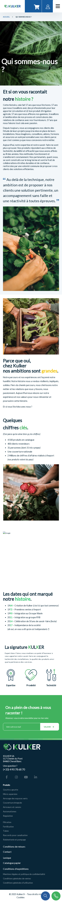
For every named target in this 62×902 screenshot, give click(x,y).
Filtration (7, 822)
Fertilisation (8, 826)
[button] (45, 895)
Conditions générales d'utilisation (18, 883)
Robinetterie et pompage (14, 839)
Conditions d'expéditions (16, 868)
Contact (7, 851)
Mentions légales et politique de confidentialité (24, 874)
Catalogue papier (12, 862)
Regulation (8, 816)
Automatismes (9, 811)
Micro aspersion (10, 794)
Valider (47, 727)
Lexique (7, 857)
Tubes (6, 831)
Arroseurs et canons (12, 807)
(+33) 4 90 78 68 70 (14, 769)
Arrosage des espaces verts (15, 798)
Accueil (6, 17)
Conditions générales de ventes (17, 878)
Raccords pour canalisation (15, 835)
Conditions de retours (14, 846)
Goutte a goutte (10, 789)
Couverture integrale (12, 802)
